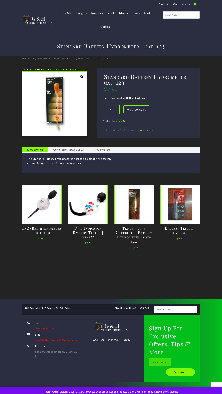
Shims (136, 13)
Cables (105, 26)
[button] (82, 77)
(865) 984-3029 (45, 328)
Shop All (65, 13)
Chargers (80, 13)
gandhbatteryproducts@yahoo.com (56, 340)
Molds (123, 13)
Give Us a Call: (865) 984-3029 (133, 308)
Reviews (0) (102, 149)
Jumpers (97, 13)
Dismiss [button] (173, 391)
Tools (147, 13)
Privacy (113, 339)
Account (187, 4)
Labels (111, 13)
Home (26, 58)
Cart (176, 4)
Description (35, 149)
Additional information (69, 149)
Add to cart (136, 109)
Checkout (164, 4)
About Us (98, 339)
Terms (126, 339)
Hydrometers (42, 58)
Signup (180, 372)
